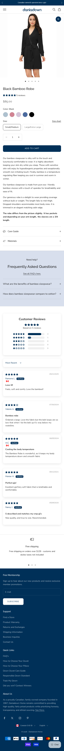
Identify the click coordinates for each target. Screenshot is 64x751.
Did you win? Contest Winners (17, 685)
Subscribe (13, 601)
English (42, 726)
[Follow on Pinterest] (27, 718)
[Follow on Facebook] (4, 718)
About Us (7, 694)
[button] (9, 95)
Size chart (56, 121)
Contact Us (8, 642)
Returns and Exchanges (14, 627)
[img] (11, 374)
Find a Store (8, 617)
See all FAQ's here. (32, 273)
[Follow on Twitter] (12, 718)
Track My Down (10, 680)
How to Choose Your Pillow (16, 665)
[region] (32, 549)
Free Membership (11, 575)
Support (7, 611)
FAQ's (6, 656)
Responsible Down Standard (16, 675)
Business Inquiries (11, 637)
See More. (40, 710)
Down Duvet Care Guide (14, 670)
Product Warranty (11, 622)
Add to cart (32, 148)
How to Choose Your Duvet (16, 661)
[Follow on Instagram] (19, 718)
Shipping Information (13, 632)
